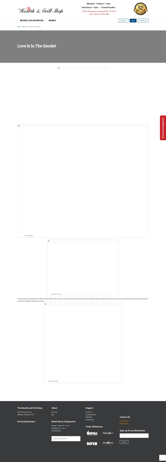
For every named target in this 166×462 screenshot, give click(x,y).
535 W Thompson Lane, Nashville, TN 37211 (99, 11)
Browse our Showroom (31, 20)
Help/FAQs (89, 417)
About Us (54, 412)
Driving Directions (91, 414)
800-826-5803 (124, 423)
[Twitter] (126, 409)
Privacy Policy (90, 420)
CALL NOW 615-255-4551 (99, 14)
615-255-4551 (124, 421)
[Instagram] (131, 409)
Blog (52, 414)
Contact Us (89, 412)
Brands (52, 20)
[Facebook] (121, 409)
